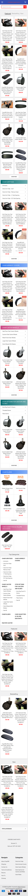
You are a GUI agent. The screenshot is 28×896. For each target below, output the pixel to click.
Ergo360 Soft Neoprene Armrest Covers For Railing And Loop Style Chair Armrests (20, 62)
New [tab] (21, 13)
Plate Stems (5, 413)
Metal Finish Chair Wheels (9, 337)
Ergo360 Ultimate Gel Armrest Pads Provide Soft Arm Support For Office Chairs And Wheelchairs (7, 90)
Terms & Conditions (6, 870)
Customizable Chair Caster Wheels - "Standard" (21, 361)
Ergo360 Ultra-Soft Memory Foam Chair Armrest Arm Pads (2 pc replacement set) (7, 115)
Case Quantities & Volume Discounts (12, 528)
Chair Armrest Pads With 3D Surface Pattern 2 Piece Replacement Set (7, 165)
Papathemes (19, 888)
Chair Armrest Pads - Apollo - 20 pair (7, 545)
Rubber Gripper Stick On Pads (7, 489)
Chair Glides (7, 472)
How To (3, 875)
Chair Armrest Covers (10, 265)
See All (5, 580)
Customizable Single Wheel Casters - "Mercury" (7, 383)
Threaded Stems (6, 410)
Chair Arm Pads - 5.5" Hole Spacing (11, 198)
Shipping (3, 864)
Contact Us (4, 867)
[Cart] (25, 2)
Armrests (4, 185)
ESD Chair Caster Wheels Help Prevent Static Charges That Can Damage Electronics (7, 141)
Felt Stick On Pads (20, 488)
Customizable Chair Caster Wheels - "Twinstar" (21, 88)
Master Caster (7, 623)
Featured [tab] (8, 13)
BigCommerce (21, 886)
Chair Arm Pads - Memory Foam (10, 192)
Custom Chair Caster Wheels (9, 334)
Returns (3, 872)
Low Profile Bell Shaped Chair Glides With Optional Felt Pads (21, 511)
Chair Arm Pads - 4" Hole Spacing (10, 195)
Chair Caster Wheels (10, 328)
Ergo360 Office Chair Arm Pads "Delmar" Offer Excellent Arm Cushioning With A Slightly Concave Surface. (20, 166)
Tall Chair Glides (7, 508)
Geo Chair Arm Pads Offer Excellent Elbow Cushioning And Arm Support (20, 115)
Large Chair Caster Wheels (9, 341)
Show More (14, 176)
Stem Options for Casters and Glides (14, 402)
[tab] (14, 182)
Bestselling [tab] (15, 13)
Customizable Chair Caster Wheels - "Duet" (21, 138)
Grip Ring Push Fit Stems (8, 407)
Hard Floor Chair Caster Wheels (10, 331)
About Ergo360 (5, 861)
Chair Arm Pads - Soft (8, 188)
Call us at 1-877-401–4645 (14, 846)
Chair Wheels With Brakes (9, 344)
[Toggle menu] (2, 2)
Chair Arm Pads (8, 182)
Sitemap (3, 878)
